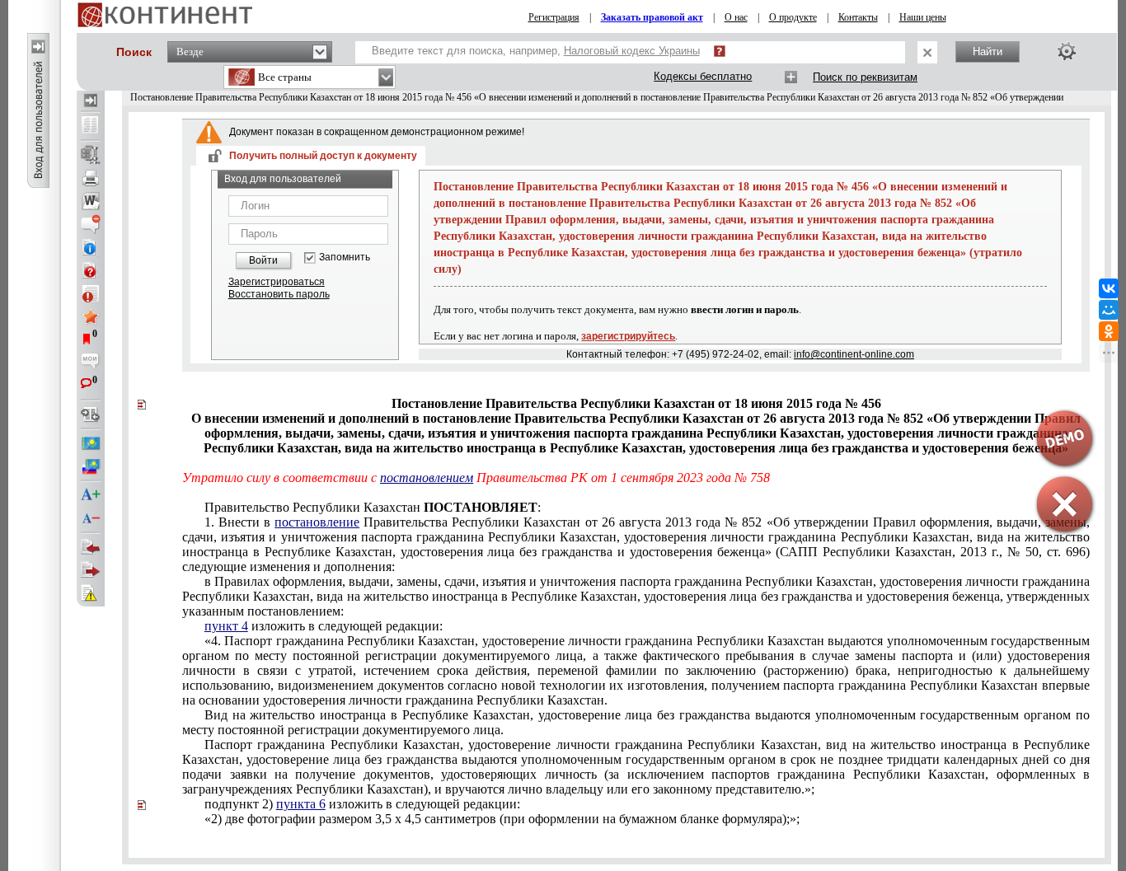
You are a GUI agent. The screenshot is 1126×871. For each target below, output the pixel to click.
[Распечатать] (91, 178)
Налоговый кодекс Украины (632, 50)
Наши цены (922, 17)
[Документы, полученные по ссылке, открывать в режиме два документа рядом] (91, 126)
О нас (736, 17)
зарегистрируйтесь (628, 336)
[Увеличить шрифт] (91, 495)
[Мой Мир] (1109, 310)
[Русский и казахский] (91, 466)
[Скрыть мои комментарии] (91, 362)
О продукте (793, 17)
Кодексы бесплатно (703, 76)
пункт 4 (226, 626)
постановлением (426, 478)
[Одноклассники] (1109, 331)
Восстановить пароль (279, 294)
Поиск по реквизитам (865, 77)
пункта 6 (301, 804)
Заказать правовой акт (652, 17)
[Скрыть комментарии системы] (91, 224)
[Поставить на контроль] (91, 293)
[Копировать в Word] (91, 201)
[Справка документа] (91, 270)
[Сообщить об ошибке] (91, 593)
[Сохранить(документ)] (91, 155)
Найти (987, 51)
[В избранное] (91, 316)
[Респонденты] (91, 570)
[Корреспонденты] (91, 547)
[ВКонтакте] (1109, 288)
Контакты (858, 17)
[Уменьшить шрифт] (91, 518)
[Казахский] (91, 443)
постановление (316, 522)
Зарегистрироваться (276, 282)
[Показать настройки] (1067, 51)
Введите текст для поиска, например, (536, 50)
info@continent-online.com (854, 354)
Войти (263, 260)
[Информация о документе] (91, 247)
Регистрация (553, 17)
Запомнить (344, 257)
